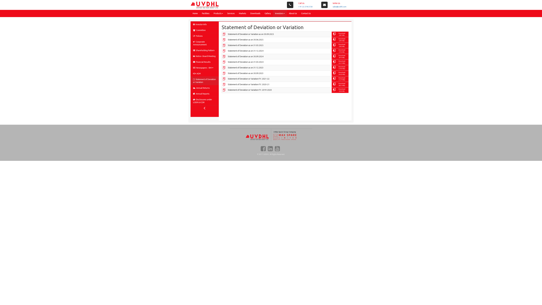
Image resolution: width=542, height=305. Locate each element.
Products (218, 13)
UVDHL (266, 154)
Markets (242, 13)
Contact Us (306, 13)
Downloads (255, 13)
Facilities (205, 13)
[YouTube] (277, 149)
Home (195, 13)
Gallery (268, 13)
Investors (279, 13)
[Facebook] (263, 149)
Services (231, 13)
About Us (293, 13)
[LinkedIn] (270, 149)
